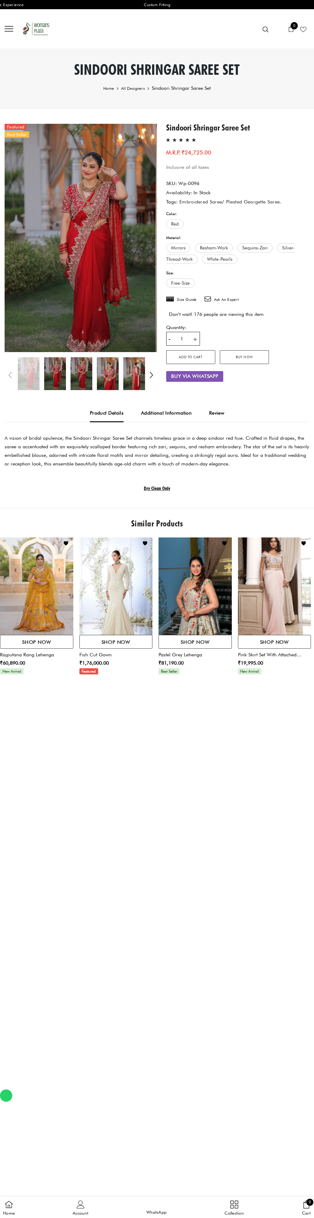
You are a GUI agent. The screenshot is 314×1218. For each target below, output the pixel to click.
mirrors (178, 248)
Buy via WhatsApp (194, 376)
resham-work (214, 248)
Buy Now (244, 357)
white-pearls (219, 259)
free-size (180, 283)
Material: (173, 237)
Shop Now (36, 642)
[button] (156, 1208)
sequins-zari (255, 248)
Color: (171, 213)
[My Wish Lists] (303, 29)
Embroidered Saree (200, 202)
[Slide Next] (150, 376)
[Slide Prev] (10, 376)
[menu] (9, 28)
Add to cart (190, 357)
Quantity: (176, 327)
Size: (170, 273)
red (175, 224)
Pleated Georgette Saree (253, 202)
